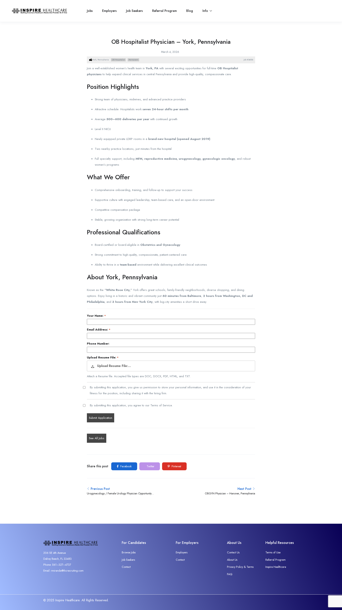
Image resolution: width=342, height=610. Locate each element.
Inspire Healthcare (275, 567)
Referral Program (164, 11)
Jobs (90, 11)
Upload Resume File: (102, 357)
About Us (232, 560)
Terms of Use (272, 552)
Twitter (150, 466)
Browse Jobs (129, 552)
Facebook (126, 466)
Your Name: (95, 316)
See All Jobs (96, 438)
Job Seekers (134, 11)
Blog (189, 11)
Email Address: (98, 329)
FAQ (229, 574)
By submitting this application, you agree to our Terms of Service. (131, 405)
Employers (109, 11)
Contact (126, 567)
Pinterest (176, 466)
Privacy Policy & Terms (240, 567)
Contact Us (233, 552)
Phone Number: (98, 343)
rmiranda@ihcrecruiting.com (67, 571)
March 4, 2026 (170, 52)
